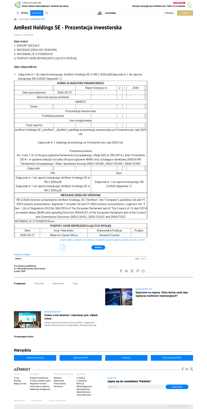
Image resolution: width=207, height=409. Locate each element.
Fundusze (126, 358)
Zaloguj (185, 13)
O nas (16, 378)
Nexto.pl (80, 383)
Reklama (58, 378)
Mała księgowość (84, 386)
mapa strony (19, 401)
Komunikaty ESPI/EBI (172, 358)
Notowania (37, 13)
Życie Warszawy (84, 395)
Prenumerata (60, 383)
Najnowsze (58, 283)
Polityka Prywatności (39, 378)
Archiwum (58, 386)
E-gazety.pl (82, 381)
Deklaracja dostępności (40, 389)
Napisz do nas (20, 383)
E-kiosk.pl (81, 378)
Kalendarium (36, 401)
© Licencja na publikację (25, 266)
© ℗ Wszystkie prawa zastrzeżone (29, 268)
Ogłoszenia (59, 381)
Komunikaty (110, 13)
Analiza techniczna (35, 358)
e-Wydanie (169, 13)
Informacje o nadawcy (40, 386)
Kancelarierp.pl (83, 389)
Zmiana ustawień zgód (40, 381)
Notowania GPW (81, 358)
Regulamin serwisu (38, 383)
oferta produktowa (57, 401)
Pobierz (98, 247)
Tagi (75, 283)
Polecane (39, 283)
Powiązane (19, 283)
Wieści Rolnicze (83, 392)
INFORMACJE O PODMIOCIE (34, 221)
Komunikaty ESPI (37, 19)
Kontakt (17, 381)
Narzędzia (22, 350)
